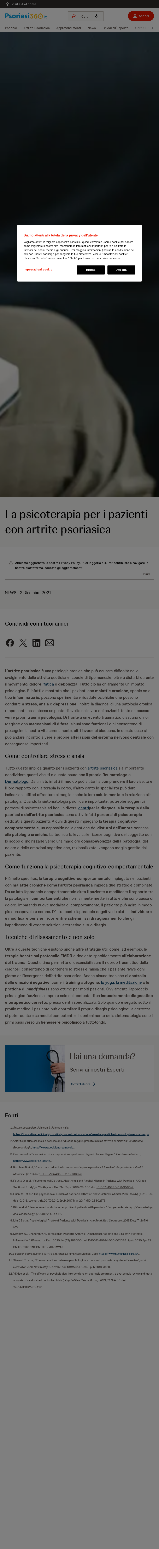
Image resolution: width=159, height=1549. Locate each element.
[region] (79, 253)
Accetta (121, 270)
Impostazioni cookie (38, 269)
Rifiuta (90, 270)
